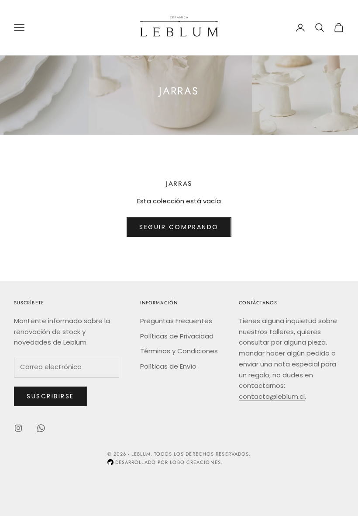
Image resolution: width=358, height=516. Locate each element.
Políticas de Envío (168, 366)
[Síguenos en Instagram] (18, 428)
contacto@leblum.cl (272, 396)
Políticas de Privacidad (176, 336)
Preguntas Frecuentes (176, 320)
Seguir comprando (178, 227)
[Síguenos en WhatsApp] (41, 428)
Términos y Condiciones (179, 351)
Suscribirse (50, 396)
